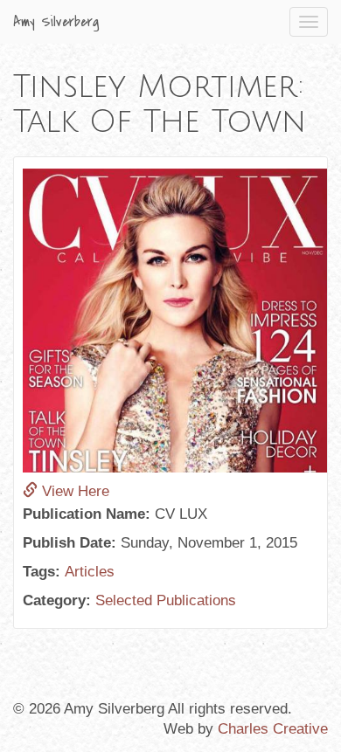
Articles (90, 571)
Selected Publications (165, 600)
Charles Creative (273, 729)
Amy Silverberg (56, 21)
